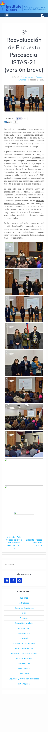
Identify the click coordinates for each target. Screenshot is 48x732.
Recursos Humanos (24, 658)
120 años (24, 598)
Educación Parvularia (24, 623)
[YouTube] (6, 580)
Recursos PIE (24, 663)
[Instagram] (19, 580)
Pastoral (24, 638)
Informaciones (29, 77)
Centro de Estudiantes (24, 608)
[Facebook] (13, 580)
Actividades (24, 603)
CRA (24, 613)
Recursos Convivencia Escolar (24, 653)
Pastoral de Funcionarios (24, 643)
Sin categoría (24, 684)
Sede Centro (24, 673)
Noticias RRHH (24, 633)
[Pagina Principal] (23, 10)
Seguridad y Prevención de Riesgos (24, 678)
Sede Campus (24, 668)
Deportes (24, 618)
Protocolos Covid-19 (24, 648)
